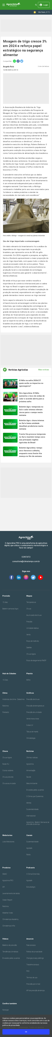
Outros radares (7, 770)
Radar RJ (5, 764)
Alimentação (30, 770)
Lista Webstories (8, 842)
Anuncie (29, 939)
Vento (28, 635)
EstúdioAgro (30, 887)
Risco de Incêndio (32, 641)
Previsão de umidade (34, 712)
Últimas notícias (32, 758)
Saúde (28, 777)
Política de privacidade (34, 952)
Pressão (29, 622)
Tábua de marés (32, 732)
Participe (5, 1010)
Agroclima (30, 764)
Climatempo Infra (8, 926)
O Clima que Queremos (34, 796)
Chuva (28, 609)
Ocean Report (7, 900)
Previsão (6, 596)
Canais (29, 835)
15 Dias (5, 680)
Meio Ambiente (31, 783)
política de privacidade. (11, 1025)
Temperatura (31, 602)
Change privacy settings (35, 958)
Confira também (9, 1003)
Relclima (5, 706)
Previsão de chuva (32, 699)
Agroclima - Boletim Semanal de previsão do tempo (37, 823)
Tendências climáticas (10, 952)
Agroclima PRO (7, 880)
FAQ (27, 971)
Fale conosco (31, 945)
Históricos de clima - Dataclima (13, 699)
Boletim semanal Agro (10, 609)
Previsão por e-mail (33, 984)
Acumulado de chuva (33, 615)
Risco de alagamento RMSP (36, 660)
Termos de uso (31, 978)
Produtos (6, 868)
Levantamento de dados (11, 893)
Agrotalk (29, 848)
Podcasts (5, 712)
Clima (4, 693)
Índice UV (29, 725)
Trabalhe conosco (32, 965)
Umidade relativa (32, 628)
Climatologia (30, 738)
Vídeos (5, 939)
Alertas (28, 803)
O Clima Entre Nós (33, 874)
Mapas (29, 596)
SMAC (4, 874)
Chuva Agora (31, 654)
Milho (28, 680)
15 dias (5, 602)
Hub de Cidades (9, 673)
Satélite (29, 648)
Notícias (30, 751)
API (3, 887)
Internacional (31, 816)
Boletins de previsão (9, 945)
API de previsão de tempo (35, 990)
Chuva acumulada (9, 783)
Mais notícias (43, 370)
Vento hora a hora (32, 719)
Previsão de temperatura (35, 706)
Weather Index (7, 913)
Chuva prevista (7, 777)
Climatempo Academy (10, 919)
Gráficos (30, 693)
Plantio (29, 673)
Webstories (7, 835)
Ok (26, 1032)
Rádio (28, 855)
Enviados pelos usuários (35, 790)
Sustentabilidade (32, 809)
